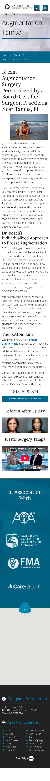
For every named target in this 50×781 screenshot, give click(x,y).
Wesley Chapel (35, 743)
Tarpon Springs (36, 740)
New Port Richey (36, 730)
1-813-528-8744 (25, 392)
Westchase (11, 746)
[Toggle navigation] (44, 7)
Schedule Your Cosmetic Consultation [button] (23, 399)
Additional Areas (36, 750)
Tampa (17, 55)
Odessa (9, 733)
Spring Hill (10, 737)
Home (5, 55)
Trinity (8, 743)
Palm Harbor (35, 733)
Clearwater (11, 750)
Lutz (8, 730)
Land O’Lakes (12, 740)
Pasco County (35, 746)
